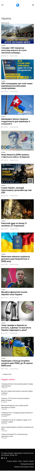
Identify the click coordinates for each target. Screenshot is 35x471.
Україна (3, 45)
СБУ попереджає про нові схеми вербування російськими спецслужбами (16, 86)
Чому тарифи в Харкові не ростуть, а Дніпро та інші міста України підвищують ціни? (16, 327)
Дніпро (15, 461)
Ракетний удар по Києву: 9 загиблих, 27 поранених (14, 224)
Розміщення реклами (27, 464)
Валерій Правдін (14, 55)
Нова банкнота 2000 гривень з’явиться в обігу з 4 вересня (15, 155)
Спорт (20, 461)
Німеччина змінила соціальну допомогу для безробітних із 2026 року (15, 259)
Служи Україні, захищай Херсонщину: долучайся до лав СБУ (16, 190)
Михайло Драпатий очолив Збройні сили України (14, 293)
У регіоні (25, 461)
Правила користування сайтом (24, 467)
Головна (9, 461)
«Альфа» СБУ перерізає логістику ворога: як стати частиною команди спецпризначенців (13, 51)
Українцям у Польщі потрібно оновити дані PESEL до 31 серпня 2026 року (17, 363)
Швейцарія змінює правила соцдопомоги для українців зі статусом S (15, 121)
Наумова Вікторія (14, 127)
